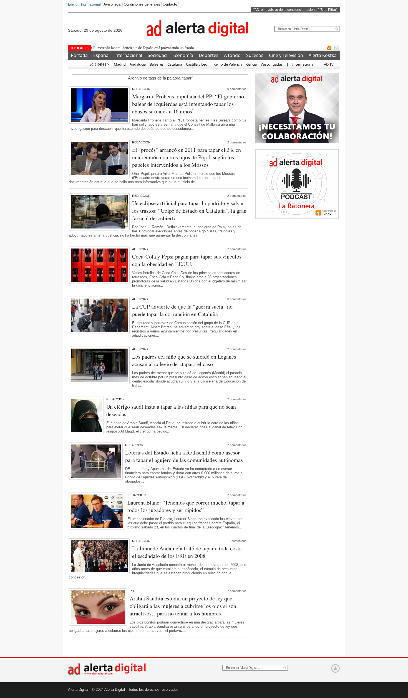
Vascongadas (272, 64)
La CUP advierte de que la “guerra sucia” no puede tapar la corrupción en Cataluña (182, 310)
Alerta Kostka (323, 55)
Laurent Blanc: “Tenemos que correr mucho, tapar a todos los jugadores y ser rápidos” (185, 506)
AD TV (329, 64)
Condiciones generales (142, 4)
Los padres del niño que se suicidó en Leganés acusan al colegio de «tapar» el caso (184, 360)
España (101, 55)
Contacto (170, 4)
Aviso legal (112, 4)
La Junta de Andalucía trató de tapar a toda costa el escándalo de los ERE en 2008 (187, 552)
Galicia (251, 64)
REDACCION (141, 89)
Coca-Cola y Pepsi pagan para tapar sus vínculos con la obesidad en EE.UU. (186, 260)
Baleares (156, 64)
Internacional (128, 55)
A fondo (232, 55)
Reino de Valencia (227, 64)
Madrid (119, 64)
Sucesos (254, 55)
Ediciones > (99, 64)
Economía (182, 55)
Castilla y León (198, 64)
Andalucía (138, 64)
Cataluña (174, 64)
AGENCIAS (140, 249)
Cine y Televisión (286, 55)
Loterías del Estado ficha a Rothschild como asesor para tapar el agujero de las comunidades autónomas (184, 456)
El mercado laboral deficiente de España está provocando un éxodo (143, 48)
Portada (79, 55)
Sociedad (157, 55)
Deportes (208, 55)
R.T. (132, 591)
